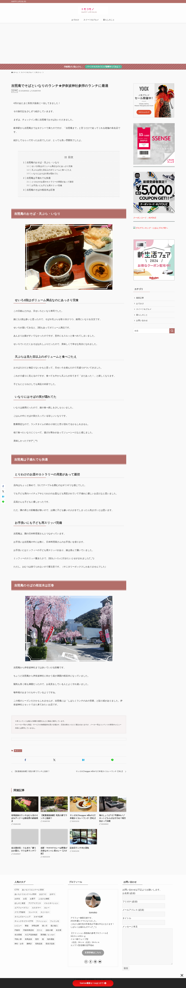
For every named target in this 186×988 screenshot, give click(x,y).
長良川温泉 (50, 944)
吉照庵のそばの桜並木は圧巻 (41, 190)
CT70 (17, 890)
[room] (90, 961)
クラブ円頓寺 (20, 912)
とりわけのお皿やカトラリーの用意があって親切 (52, 182)
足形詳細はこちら (93, 952)
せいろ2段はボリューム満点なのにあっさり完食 (52, 166)
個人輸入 (54, 926)
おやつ (52, 894)
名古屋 (58, 930)
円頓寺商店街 (28, 930)
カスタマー (36, 908)
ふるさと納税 (44, 899)
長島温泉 (38, 944)
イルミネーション (51, 903)
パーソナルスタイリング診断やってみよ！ (103, 67)
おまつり (42, 894)
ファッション (41, 921)
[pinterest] (95, 961)
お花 (25, 899)
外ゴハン (18, 751)
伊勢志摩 (35, 926)
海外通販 (50, 939)
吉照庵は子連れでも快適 (39, 178)
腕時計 (29, 944)
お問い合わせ (142, 320)
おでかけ (140, 303)
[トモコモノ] (93, 10)
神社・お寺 (19, 944)
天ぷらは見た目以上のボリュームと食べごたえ (51, 170)
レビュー (18, 926)
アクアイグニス (34, 903)
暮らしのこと (142, 315)
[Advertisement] (93, 43)
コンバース (32, 912)
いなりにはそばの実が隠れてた (44, 173)
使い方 (44, 926)
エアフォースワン (22, 908)
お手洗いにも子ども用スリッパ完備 (46, 185)
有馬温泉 (28, 939)
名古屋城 (18, 935)
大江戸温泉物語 (31, 935)
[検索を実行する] (172, 330)
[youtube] (100, 961)
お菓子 (32, 899)
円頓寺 (17, 930)
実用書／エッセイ (48, 935)
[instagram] (86, 961)
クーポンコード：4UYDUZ (144, 218)
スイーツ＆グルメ (143, 309)
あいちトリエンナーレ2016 (33, 890)
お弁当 (17, 899)
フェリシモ (54, 921)
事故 (26, 926)
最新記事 (140, 298)
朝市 (37, 939)
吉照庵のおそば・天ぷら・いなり (43, 162)
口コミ (39, 930)
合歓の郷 (49, 930)
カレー (46, 908)
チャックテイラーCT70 (24, 921)
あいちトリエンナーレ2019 (25, 894)
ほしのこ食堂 (20, 903)
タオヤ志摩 (38, 917)
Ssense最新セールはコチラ (92, 983)
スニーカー (45, 912)
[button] (25, 760)
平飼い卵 (18, 939)
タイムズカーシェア (23, 917)
